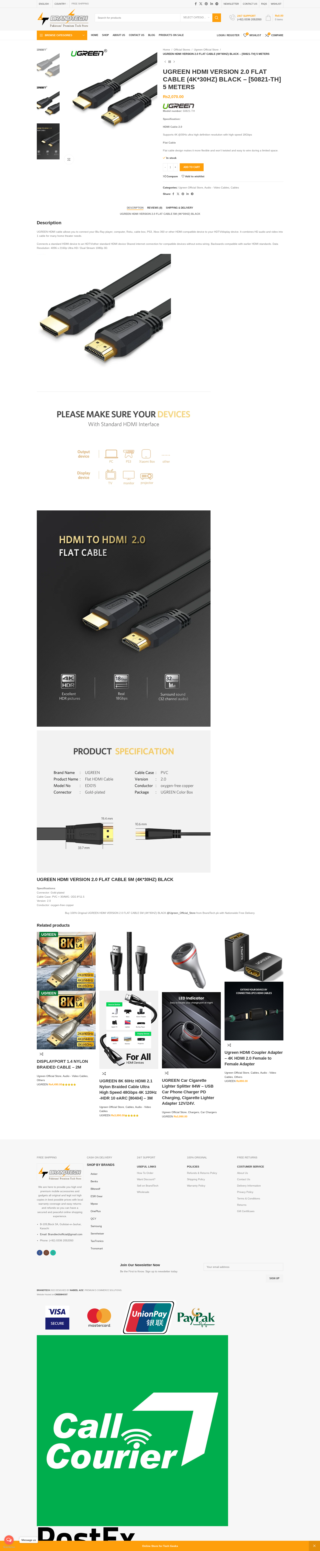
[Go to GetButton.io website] (9, 1547)
